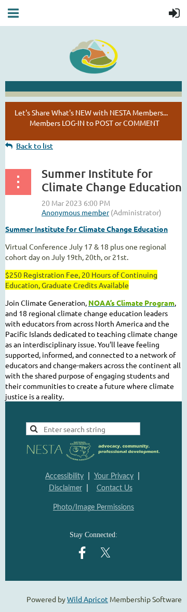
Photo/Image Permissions (93, 507)
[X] (105, 552)
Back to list (34, 146)
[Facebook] (82, 552)
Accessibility (64, 476)
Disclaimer (65, 488)
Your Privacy (113, 476)
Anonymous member (75, 212)
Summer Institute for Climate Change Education (86, 228)
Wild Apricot (87, 599)
